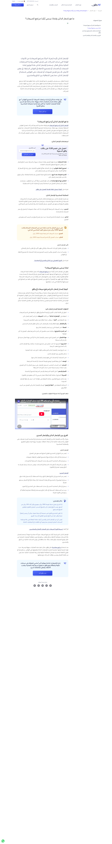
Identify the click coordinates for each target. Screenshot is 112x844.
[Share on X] (46, 585)
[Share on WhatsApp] (38, 585)
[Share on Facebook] (50, 585)
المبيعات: (32, 1)
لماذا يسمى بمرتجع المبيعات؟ (94, 28)
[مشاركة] (36, 121)
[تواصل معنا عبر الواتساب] (3, 841)
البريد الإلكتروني (32, 148)
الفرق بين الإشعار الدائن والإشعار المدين (92, 35)
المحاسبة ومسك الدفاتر (66, 4)
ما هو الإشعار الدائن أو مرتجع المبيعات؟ (92, 25)
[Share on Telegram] (42, 585)
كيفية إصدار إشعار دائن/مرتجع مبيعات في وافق (92, 31)
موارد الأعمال (78, 4)
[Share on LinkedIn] (34, 585)
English (13, 1)
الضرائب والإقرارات (53, 4)
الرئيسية (100, 10)
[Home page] (95, 5)
